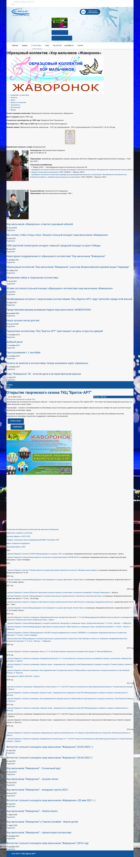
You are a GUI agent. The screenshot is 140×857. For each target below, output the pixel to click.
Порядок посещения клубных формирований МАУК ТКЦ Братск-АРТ (32, 540)
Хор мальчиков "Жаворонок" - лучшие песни (32, 779)
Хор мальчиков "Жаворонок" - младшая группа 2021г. (37, 789)
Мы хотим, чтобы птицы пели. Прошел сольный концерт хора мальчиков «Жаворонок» (57, 235)
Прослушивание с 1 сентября (23, 352)
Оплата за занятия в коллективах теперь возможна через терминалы (47, 363)
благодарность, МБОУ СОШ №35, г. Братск (23, 676)
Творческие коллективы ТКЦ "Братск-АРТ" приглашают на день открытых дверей (54, 331)
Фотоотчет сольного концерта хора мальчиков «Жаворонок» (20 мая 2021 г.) (50, 800)
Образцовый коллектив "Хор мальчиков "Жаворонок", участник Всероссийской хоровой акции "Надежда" (67, 267)
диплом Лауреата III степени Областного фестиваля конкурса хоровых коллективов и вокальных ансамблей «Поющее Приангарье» (58, 592)
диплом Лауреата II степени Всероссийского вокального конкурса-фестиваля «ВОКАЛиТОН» (43, 557)
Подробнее (10, 230)
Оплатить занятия (62, 38)
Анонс (13, 100)
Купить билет (60, 32)
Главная (15, 45)
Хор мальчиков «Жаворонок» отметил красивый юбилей (39, 224)
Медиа (13, 110)
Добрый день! (14, 341)
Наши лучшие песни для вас (23, 320)
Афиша (24, 45)
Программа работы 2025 (15, 547)
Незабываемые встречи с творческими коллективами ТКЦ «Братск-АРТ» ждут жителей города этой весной (69, 299)
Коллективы (36, 45)
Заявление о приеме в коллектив (19, 533)
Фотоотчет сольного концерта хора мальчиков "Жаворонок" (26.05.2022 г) (49, 757)
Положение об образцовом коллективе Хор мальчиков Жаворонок (32, 529)
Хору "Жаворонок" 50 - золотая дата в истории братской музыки (43, 373)
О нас (47, 45)
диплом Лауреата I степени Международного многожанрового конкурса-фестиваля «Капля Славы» (45, 580)
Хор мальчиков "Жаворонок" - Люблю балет (32, 811)
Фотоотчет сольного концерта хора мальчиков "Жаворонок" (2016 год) (47, 843)
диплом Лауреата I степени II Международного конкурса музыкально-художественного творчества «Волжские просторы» (54, 596)
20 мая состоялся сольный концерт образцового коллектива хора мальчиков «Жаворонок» (59, 288)
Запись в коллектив (18, 102)
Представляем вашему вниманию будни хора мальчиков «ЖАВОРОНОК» (48, 309)
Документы (68, 45)
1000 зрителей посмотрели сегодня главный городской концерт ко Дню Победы (53, 245)
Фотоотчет (57, 45)
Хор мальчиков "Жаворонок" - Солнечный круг (33, 768)
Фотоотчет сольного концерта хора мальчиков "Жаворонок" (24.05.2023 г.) (49, 746)
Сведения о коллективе (20, 95)
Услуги (80, 45)
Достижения (15, 107)
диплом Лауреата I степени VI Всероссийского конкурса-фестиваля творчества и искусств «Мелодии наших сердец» (52, 570)
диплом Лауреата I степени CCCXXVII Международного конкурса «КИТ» (35, 554)
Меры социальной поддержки (18, 543)
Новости (14, 98)
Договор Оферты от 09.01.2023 (18, 536)
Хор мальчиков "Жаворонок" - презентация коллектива (38, 832)
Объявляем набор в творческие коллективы (32, 277)
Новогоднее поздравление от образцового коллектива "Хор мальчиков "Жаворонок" (55, 256)
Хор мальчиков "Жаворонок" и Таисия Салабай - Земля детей (42, 821)
